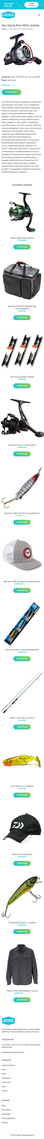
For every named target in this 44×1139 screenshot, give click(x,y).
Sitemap (5, 1122)
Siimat (4, 1074)
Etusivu (4, 29)
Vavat (4, 1086)
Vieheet (4, 1091)
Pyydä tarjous (31, 4)
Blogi (3, 1106)
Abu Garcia (29, 77)
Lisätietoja (11, 92)
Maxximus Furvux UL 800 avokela (22, 445)
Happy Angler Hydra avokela (22, 238)
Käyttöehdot (6, 1114)
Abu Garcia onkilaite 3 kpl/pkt (22, 377)
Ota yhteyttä (6, 1110)
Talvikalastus (6, 1078)
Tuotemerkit (20, 77)
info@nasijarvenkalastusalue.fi (13, 1052)
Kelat (13, 77)
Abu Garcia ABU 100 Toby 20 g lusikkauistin (22, 513)
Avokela (37, 77)
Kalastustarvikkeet (8, 1065)
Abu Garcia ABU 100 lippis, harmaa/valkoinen (22, 581)
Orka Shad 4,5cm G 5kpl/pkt (22, 786)
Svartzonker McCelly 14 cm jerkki (22, 923)
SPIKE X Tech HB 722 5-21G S (22, 718)
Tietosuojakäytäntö (8, 1118)
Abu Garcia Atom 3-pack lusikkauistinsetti (22, 650)
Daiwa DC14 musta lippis (22, 854)
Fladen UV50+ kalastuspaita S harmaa (22, 991)
